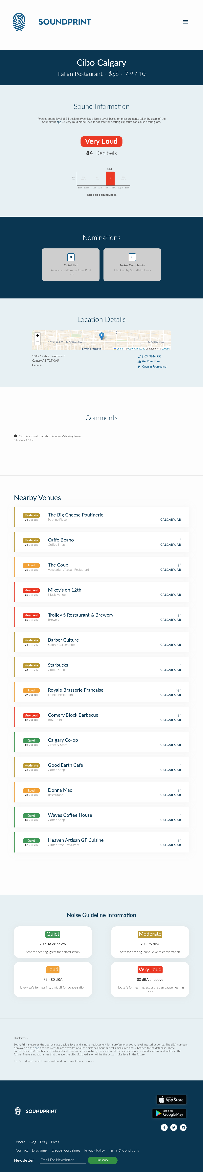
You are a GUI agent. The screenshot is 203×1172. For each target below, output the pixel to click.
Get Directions (151, 361)
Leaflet (120, 348)
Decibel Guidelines (66, 1150)
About (20, 1142)
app (59, 122)
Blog (32, 1142)
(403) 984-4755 (151, 356)
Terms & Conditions (124, 1150)
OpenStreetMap (136, 348)
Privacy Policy (94, 1150)
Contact (22, 1150)
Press (55, 1142)
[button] (101, 336)
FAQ (43, 1142)
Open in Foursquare (154, 366)
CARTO (166, 348)
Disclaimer (40, 1150)
